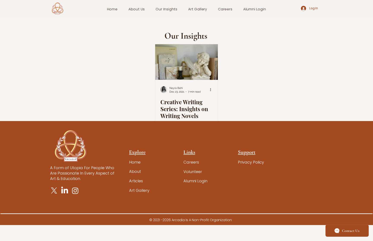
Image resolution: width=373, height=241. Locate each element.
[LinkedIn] (64, 190)
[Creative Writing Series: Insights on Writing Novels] (186, 62)
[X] (54, 190)
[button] (137, 9)
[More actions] (212, 89)
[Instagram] (75, 190)
